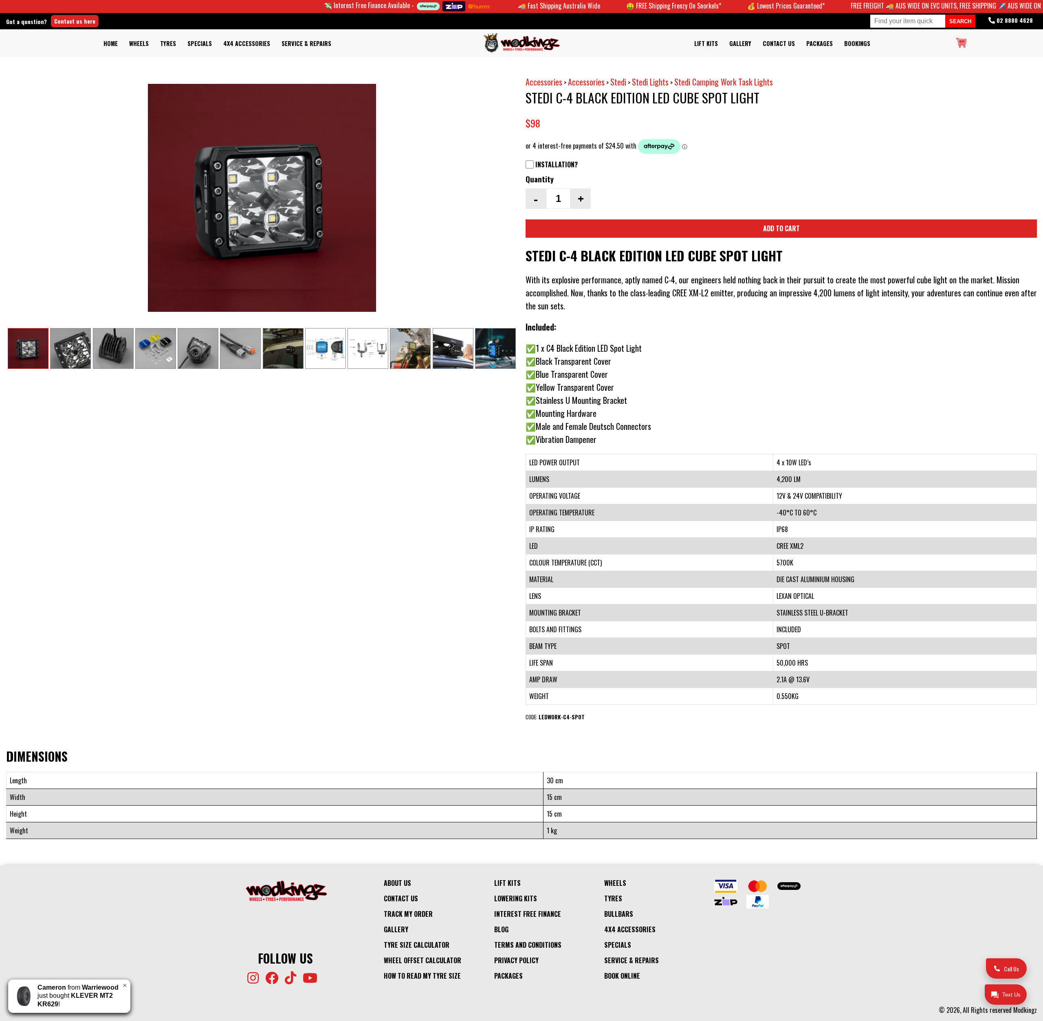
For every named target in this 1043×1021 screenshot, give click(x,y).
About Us (397, 883)
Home (110, 43)
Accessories (544, 82)
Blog (501, 929)
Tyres (168, 43)
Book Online (622, 976)
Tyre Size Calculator (416, 945)
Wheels (139, 43)
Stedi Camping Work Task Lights (723, 82)
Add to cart (781, 228)
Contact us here (74, 21)
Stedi (618, 82)
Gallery (740, 43)
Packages (819, 43)
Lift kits (706, 43)
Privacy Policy (516, 960)
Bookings (857, 43)
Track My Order (408, 914)
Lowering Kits (515, 898)
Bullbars (618, 914)
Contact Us (779, 43)
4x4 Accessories (246, 43)
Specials (199, 43)
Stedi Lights (650, 82)
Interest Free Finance (527, 914)
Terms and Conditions (527, 945)
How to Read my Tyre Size (422, 976)
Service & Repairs (306, 43)
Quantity (540, 178)
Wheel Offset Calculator (422, 960)
